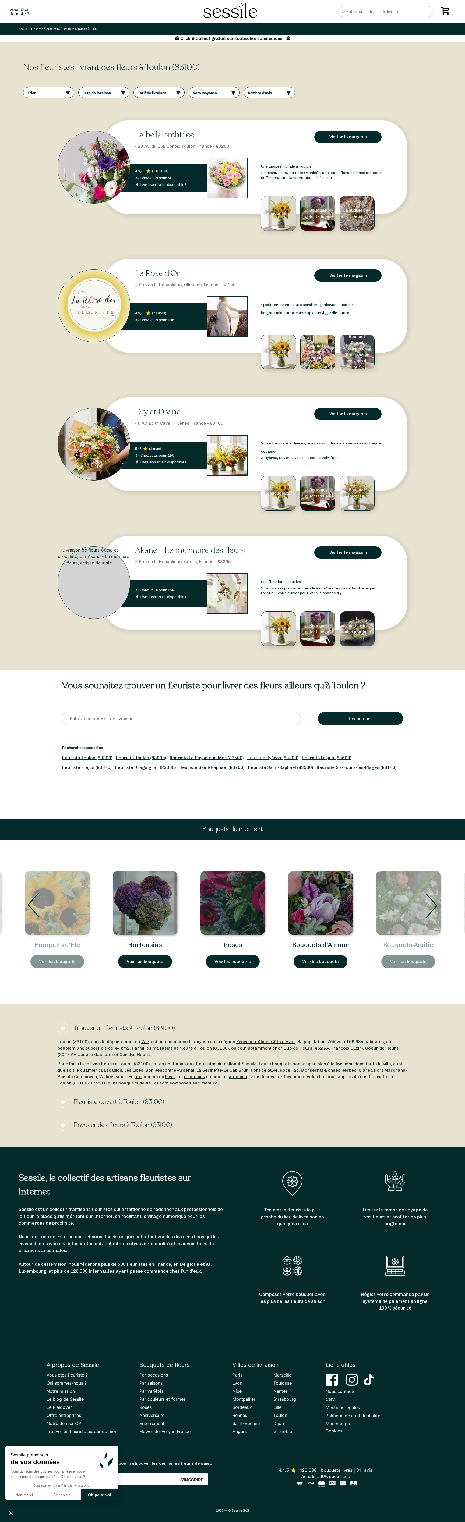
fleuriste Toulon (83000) (141, 757)
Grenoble (282, 1431)
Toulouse (282, 1383)
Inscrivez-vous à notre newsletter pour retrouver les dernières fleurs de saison (131, 1463)
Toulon (280, 1415)
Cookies (334, 1431)
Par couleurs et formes (162, 1399)
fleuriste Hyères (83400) (272, 757)
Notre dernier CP (64, 1423)
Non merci (24, 1495)
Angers (239, 1431)
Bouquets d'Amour (233, 945)
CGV (330, 1399)
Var (145, 1041)
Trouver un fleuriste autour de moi (81, 1431)
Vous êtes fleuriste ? (67, 1375)
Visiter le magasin (348, 136)
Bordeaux (242, 1407)
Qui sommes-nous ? (67, 1383)
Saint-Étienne (246, 1423)
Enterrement (151, 1423)
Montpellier (243, 1399)
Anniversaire (151, 1415)
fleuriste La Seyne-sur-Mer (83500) (207, 757)
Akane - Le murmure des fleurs (190, 550)
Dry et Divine (158, 411)
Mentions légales (343, 1407)
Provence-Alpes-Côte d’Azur (265, 1041)
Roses (145, 945)
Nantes (280, 1391)
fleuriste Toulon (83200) (87, 757)
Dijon (278, 1423)
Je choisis (62, 1495)
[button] (11, 1512)
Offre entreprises (64, 1415)
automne (238, 1076)
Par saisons (151, 1383)
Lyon (237, 1383)
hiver (170, 1076)
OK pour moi (99, 1495)
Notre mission (61, 1391)
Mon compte (338, 1423)
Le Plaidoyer (59, 1407)
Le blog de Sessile (65, 1399)
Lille (277, 1407)
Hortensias (57, 945)
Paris (237, 1375)
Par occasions (153, 1375)
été (138, 1076)
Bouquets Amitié (320, 945)
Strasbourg (284, 1399)
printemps (194, 1076)
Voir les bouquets (57, 961)
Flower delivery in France (165, 1431)
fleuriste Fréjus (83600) (326, 757)
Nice (237, 1391)
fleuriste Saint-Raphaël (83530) (280, 767)
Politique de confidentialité (353, 1415)
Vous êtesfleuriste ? (19, 11)
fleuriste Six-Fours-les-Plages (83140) (356, 767)
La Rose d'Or (157, 273)
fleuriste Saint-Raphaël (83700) (212, 767)
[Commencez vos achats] (446, 12)
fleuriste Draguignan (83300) (145, 767)
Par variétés (151, 1391)
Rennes (239, 1415)
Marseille (282, 1375)
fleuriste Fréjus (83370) (87, 767)
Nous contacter (341, 1391)
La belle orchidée (164, 134)
